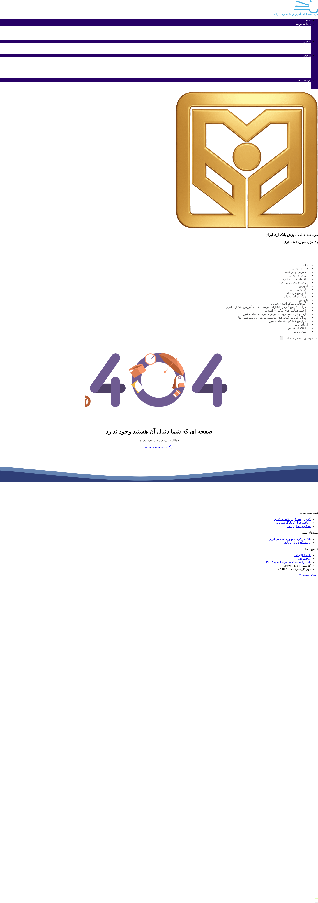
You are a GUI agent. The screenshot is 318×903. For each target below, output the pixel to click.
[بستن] (316, 902)
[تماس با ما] (316, 898)
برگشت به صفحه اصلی (159, 446)
